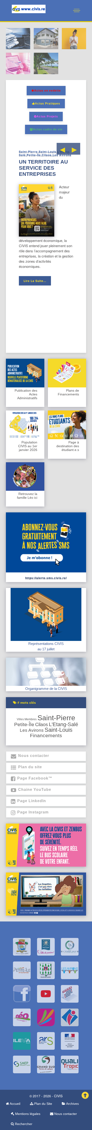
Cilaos (41, 724)
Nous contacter (65, 1114)
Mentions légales (27, 1114)
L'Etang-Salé (63, 724)
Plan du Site (42, 1104)
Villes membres (27, 719)
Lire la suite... (35, 281)
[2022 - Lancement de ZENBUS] (46, 845)
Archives (72, 1104)
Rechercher (23, 1124)
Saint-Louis (58, 730)
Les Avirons (32, 730)
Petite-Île (24, 724)
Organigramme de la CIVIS (46, 689)
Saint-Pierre (56, 718)
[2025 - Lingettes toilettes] (46, 894)
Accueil (14, 1104)
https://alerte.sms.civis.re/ (46, 578)
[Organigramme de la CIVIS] (46, 671)
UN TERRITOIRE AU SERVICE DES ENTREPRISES (43, 168)
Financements (46, 735)
